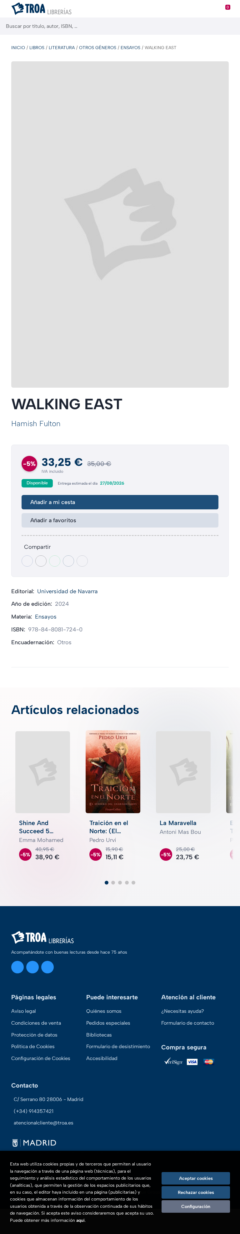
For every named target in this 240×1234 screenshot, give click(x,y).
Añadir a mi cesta (52, 502)
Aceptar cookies (196, 1178)
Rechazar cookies (196, 1192)
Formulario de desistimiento (118, 1046)
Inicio (18, 47)
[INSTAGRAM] (17, 967)
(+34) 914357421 (33, 1111)
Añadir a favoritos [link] (53, 520)
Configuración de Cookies (40, 1058)
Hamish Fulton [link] (36, 423)
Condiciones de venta (36, 1023)
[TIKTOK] (47, 967)
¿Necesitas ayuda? (182, 1011)
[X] (32, 967)
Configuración (195, 1206)
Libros (36, 47)
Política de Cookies (33, 1046)
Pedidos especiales (108, 1023)
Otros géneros (97, 47)
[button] (106, 883)
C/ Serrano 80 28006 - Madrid (48, 1099)
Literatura (62, 47)
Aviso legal (23, 1011)
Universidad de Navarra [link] (67, 591)
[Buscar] (230, 26)
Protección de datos (34, 1035)
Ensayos (130, 47)
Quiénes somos (104, 1011)
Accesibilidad (102, 1058)
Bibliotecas (99, 1035)
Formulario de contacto (187, 1023)
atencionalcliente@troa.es (43, 1123)
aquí (80, 1220)
